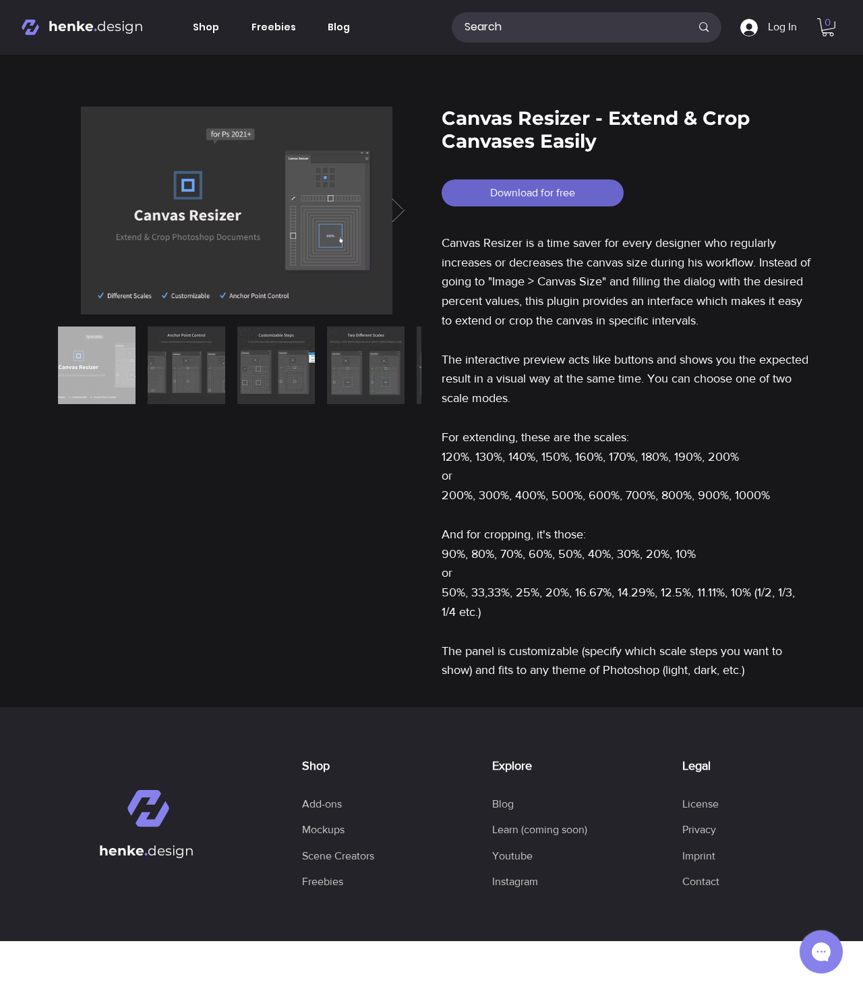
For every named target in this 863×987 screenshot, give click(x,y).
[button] (828, 27)
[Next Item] (398, 210)
